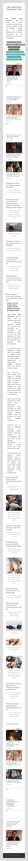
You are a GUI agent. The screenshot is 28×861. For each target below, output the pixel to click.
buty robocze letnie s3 (14, 47)
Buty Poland (12, 855)
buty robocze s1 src (14, 49)
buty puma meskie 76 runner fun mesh (17, 54)
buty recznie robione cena (14, 57)
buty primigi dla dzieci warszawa (15, 52)
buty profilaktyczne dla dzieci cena (16, 44)
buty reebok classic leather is (14, 59)
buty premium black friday (14, 42)
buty (18, 855)
